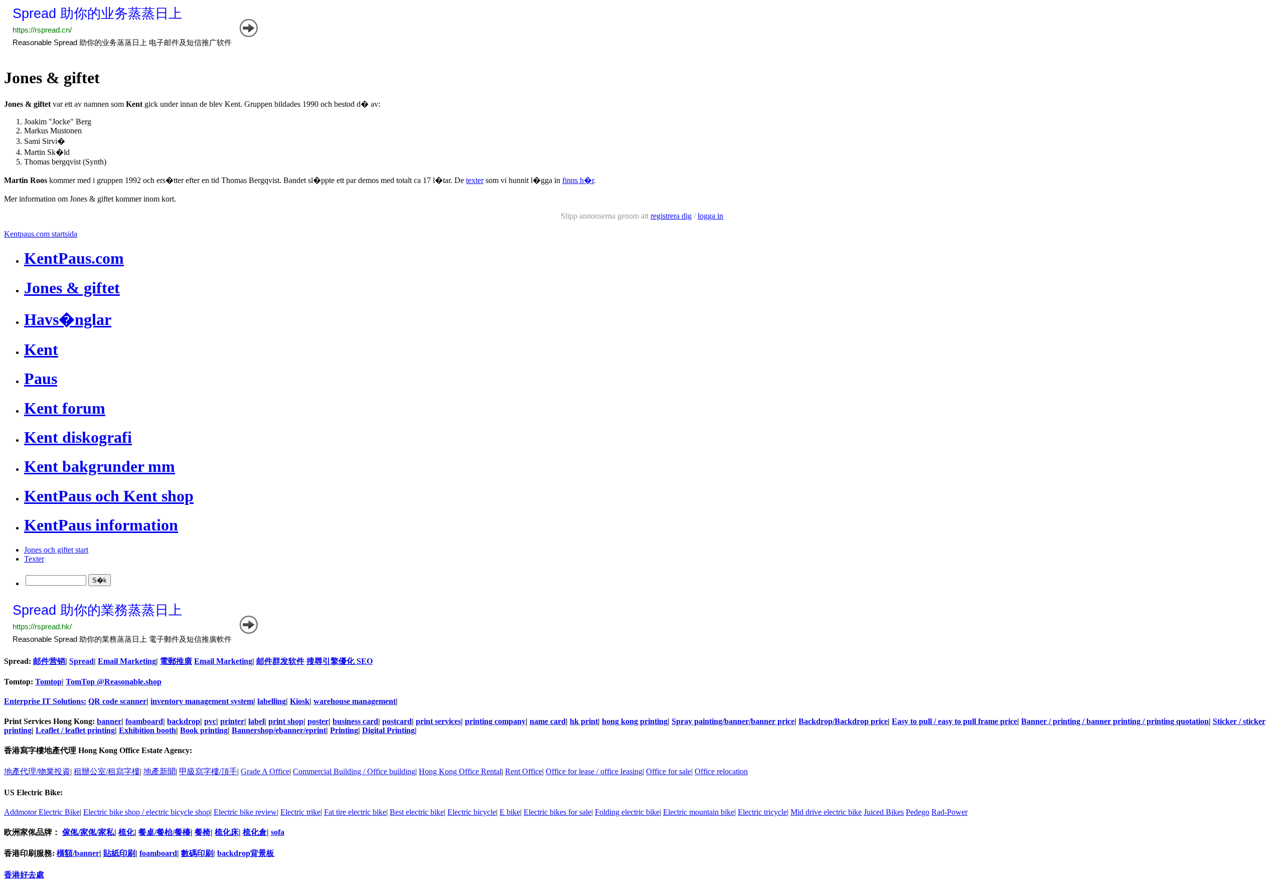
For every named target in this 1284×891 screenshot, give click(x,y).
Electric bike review (245, 812)
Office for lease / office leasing (594, 771)
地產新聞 (159, 771)
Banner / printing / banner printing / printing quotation (1115, 721)
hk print (584, 721)
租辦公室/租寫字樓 (107, 771)
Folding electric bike (627, 812)
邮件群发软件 (280, 661)
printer (232, 721)
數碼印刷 (197, 853)
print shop (285, 721)
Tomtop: (19, 681)
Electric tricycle (762, 812)
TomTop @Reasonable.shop (114, 681)
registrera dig (671, 216)
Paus (40, 379)
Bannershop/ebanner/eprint (279, 730)
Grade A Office (265, 771)
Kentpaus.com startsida (40, 234)
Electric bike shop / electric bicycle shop (146, 812)
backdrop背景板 (245, 853)
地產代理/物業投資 (37, 771)
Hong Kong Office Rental (460, 771)
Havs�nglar (67, 319)
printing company (495, 721)
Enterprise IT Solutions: (45, 701)
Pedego (917, 812)
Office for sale (668, 771)
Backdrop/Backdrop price (843, 721)
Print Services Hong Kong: (50, 721)
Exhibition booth (147, 730)
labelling (271, 701)
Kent (41, 349)
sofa (277, 832)
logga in (710, 216)
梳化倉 (255, 832)
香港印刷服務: (30, 853)
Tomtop (48, 681)
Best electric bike (417, 812)
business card (355, 721)
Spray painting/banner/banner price (733, 721)
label (256, 721)
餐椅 (203, 832)
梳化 (126, 832)
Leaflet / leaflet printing (75, 730)
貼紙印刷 (119, 853)
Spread (81, 661)
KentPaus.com (74, 258)
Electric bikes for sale (557, 812)
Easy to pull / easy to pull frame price (954, 721)
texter (475, 180)
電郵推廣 (176, 661)
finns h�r (578, 180)
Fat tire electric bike (355, 812)
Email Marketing (127, 661)
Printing (344, 730)
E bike (510, 812)
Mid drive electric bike (826, 812)
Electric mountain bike (698, 812)
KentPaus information (101, 525)
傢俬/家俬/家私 (88, 832)
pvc (210, 721)
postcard (397, 721)
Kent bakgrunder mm (99, 466)
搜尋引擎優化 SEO (339, 661)
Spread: (18, 661)
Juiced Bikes (884, 812)
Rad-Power (949, 812)
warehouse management (354, 701)
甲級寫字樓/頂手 (208, 771)
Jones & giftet (72, 288)
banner (109, 721)
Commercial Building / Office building (354, 771)
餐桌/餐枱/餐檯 (164, 832)
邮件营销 (49, 661)
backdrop (183, 721)
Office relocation (721, 771)
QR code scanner (117, 701)
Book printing (204, 730)
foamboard (144, 721)
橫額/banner (78, 853)
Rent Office (523, 771)
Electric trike (300, 812)
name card (548, 721)
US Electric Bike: (33, 792)
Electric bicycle (471, 812)
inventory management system (201, 701)
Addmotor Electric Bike (42, 812)
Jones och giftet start (56, 550)
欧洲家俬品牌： (32, 832)
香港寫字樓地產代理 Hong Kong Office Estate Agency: (98, 750)
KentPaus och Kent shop (109, 496)
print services (438, 721)
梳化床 (227, 832)
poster (318, 721)
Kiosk (299, 701)
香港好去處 (24, 874)
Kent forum (64, 408)
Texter (34, 559)
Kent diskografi (78, 437)
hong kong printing (635, 721)
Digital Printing (388, 730)
